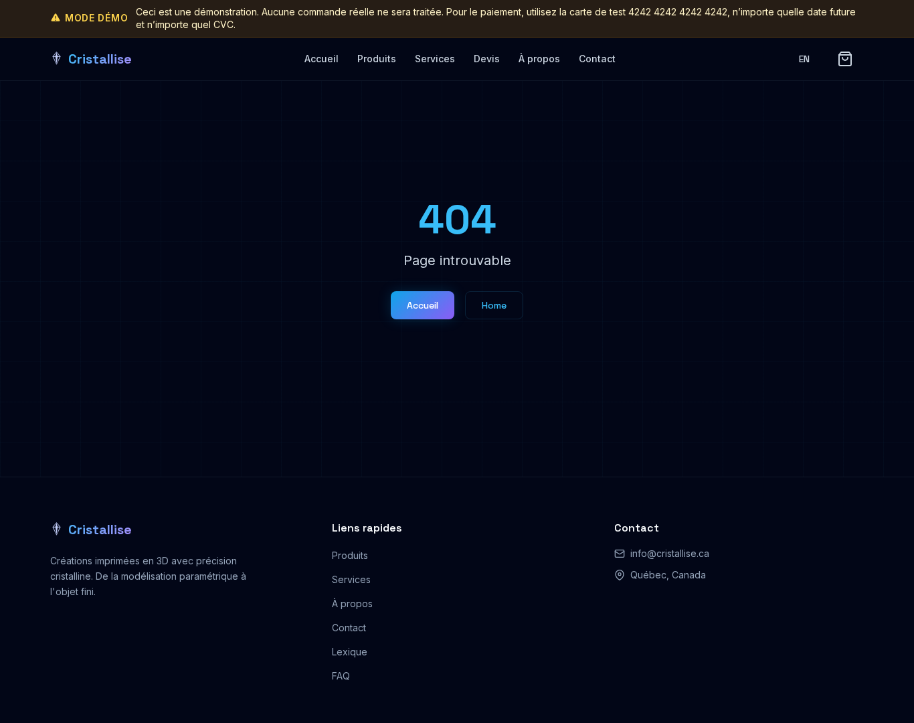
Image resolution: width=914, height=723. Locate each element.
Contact (597, 58)
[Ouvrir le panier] (845, 59)
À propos (539, 58)
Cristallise (100, 529)
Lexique (349, 651)
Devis (487, 58)
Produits (376, 58)
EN (804, 59)
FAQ (341, 675)
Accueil (321, 58)
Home (494, 305)
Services (435, 58)
